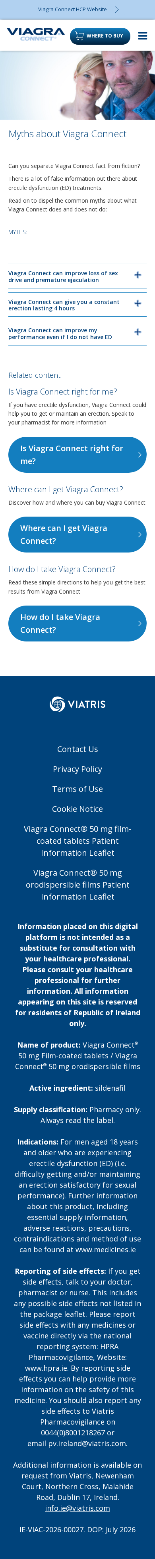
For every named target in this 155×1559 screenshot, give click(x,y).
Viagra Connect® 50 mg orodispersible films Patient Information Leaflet (78, 884)
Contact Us (77, 749)
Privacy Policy (77, 769)
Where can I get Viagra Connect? (63, 534)
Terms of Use (77, 788)
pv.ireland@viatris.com (87, 1443)
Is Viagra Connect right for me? (71, 454)
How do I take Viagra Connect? (60, 623)
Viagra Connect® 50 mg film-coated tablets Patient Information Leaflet (78, 840)
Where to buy (105, 36)
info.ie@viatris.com (77, 1508)
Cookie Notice (77, 808)
